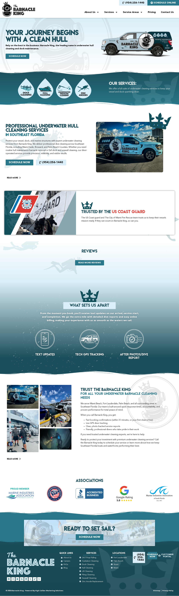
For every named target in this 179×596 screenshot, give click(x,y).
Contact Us (167, 12)
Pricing (152, 12)
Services (109, 12)
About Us (90, 12)
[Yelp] (30, 579)
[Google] (22, 579)
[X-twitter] (39, 579)
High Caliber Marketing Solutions (49, 591)
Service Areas (131, 12)
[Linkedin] (26, 579)
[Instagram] (13, 579)
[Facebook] (9, 579)
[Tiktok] (35, 579)
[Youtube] (17, 579)
